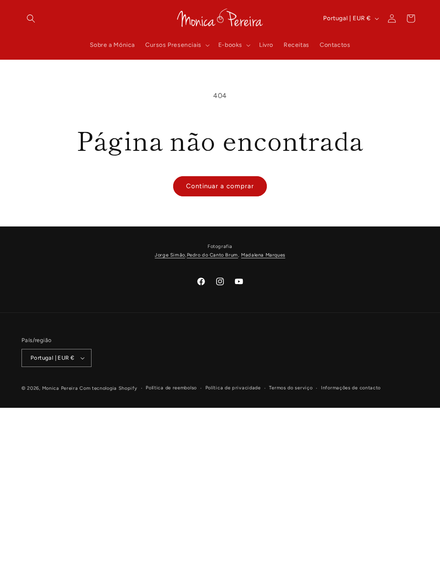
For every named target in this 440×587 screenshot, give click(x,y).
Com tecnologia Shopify (108, 388)
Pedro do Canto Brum (212, 255)
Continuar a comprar (220, 186)
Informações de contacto (351, 388)
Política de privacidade (233, 388)
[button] (30, 18)
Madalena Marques (263, 255)
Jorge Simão (170, 255)
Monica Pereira (60, 388)
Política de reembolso (171, 388)
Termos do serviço (290, 388)
